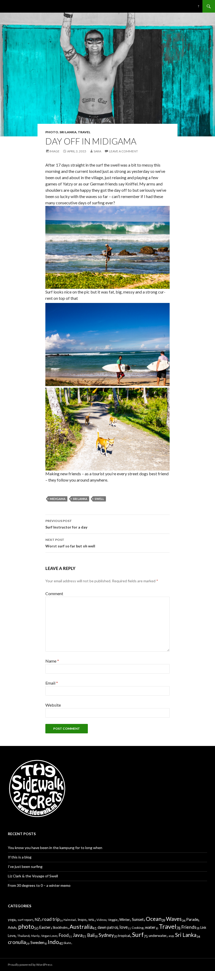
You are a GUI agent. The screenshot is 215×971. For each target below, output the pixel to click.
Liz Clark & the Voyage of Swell (33, 876)
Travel (84, 132)
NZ (37, 919)
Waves (174, 919)
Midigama (58, 498)
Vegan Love (49, 935)
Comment (54, 593)
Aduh (12, 927)
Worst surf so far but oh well (70, 543)
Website (53, 704)
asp (171, 935)
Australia (81, 926)
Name (52, 660)
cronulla (17, 942)
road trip (51, 919)
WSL (91, 920)
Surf (138, 934)
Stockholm (60, 928)
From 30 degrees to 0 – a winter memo (39, 885)
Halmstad (69, 919)
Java (78, 935)
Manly (35, 935)
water (150, 927)
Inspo (82, 919)
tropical (124, 935)
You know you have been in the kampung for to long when (55, 847)
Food (64, 935)
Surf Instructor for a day (66, 524)
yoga (11, 919)
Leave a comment (123, 151)
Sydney (106, 935)
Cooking (137, 928)
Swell (99, 498)
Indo (53, 941)
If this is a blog (19, 857)
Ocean (154, 918)
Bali (91, 935)
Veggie (112, 920)
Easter (45, 927)
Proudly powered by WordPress (30, 965)
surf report (25, 920)
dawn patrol (107, 927)
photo (51, 132)
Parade (192, 919)
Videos (101, 919)
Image (55, 151)
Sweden (37, 942)
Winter (124, 919)
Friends (188, 927)
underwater (157, 935)
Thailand (23, 935)
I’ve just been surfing (25, 866)
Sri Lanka (68, 132)
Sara (97, 151)
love (124, 927)
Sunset (138, 919)
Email (51, 682)
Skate (67, 943)
